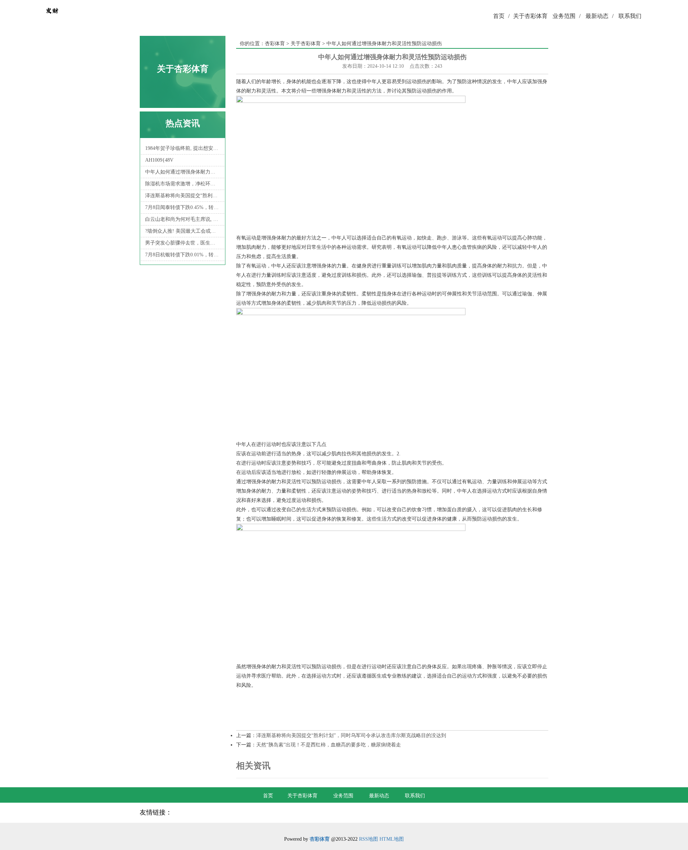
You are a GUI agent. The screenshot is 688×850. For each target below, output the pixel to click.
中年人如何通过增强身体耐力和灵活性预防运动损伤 (182, 172)
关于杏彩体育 (530, 16)
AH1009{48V (159, 160)
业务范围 (566, 16)
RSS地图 (368, 839)
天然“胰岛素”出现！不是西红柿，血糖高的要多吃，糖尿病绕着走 (328, 744)
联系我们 (629, 16)
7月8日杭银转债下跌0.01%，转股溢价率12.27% (182, 254)
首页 (501, 16)
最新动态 (599, 16)
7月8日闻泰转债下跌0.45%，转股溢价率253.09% (182, 207)
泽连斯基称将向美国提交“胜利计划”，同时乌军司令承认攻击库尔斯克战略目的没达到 (182, 195)
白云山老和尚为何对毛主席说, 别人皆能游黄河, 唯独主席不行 (182, 219)
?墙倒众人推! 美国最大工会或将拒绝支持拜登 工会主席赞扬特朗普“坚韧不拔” (182, 231)
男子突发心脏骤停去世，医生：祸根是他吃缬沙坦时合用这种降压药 (182, 243)
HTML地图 (391, 839)
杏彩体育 (275, 43)
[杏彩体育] (52, 16)
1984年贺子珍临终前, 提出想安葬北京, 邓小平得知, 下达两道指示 (182, 148)
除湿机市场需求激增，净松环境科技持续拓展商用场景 (182, 183)
